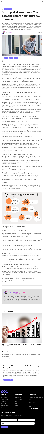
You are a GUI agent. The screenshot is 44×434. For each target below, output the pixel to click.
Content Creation (18, 399)
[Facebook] (5, 58)
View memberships (8, 379)
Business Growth (8, 6)
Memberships (3, 403)
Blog (16, 403)
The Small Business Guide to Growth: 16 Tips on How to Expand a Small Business (21, 344)
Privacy (31, 432)
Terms (29, 432)
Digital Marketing (4, 397)
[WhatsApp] (12, 58)
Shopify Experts (18, 397)
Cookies (34, 432)
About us (16, 405)
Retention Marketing (5, 405)
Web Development (4, 399)
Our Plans (3, 407)
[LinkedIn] (10, 58)
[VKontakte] (15, 58)
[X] (7, 58)
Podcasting (17, 401)
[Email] (17, 58)
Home (3, 6)
